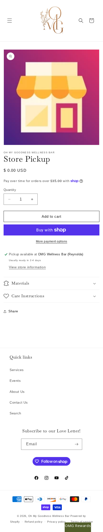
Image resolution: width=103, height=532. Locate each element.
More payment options (51, 241)
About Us (17, 392)
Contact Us (19, 402)
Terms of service (82, 521)
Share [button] (13, 311)
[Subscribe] (76, 444)
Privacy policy (56, 521)
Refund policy (34, 521)
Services (17, 370)
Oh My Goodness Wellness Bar (49, 516)
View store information (27, 267)
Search (15, 413)
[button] (9, 20)
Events (15, 381)
